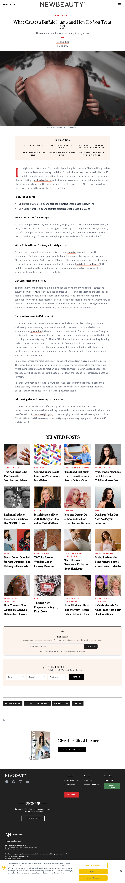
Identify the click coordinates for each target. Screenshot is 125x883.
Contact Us (68, 776)
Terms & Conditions (91, 784)
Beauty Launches (104, 553)
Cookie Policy (69, 784)
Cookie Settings (112, 786)
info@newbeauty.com (12, 849)
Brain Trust (88, 780)
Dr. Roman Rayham (29, 203)
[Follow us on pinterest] (13, 781)
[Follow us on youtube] (27, 781)
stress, (36, 414)
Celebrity (39, 511)
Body (67, 15)
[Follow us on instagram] (20, 781)
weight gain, (46, 414)
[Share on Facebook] (4, 720)
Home (58, 15)
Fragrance (70, 511)
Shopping (39, 468)
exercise (72, 252)
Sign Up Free (33, 818)
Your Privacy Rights (93, 865)
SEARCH (76, 677)
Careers (87, 776)
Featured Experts (33, 145)
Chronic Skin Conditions (11, 600)
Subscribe (9, 4)
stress (78, 703)
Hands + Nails (11, 468)
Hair (6, 511)
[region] (62, 871)
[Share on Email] (8, 720)
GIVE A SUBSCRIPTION (72, 750)
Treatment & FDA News (76, 468)
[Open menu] (119, 4)
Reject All (93, 872)
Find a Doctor (109, 776)
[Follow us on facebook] (6, 781)
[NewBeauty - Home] (62, 4)
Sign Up (89, 646)
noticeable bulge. (43, 180)
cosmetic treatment (37, 703)
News (97, 511)
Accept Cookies (93, 878)
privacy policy (81, 651)
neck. (17, 236)
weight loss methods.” (88, 264)
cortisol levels (31, 291)
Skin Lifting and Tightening (73, 554)
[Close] (121, 871)
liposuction (36, 331)
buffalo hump (13, 703)
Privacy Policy (109, 780)
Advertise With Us (71, 780)
